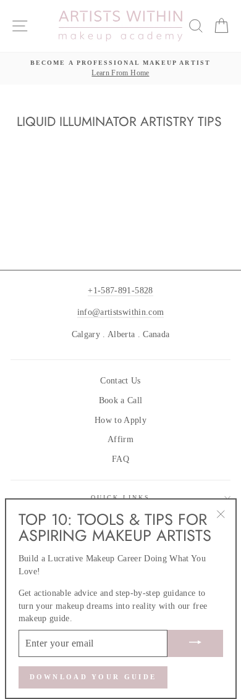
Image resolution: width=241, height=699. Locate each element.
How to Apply (120, 420)
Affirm (120, 439)
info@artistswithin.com (120, 312)
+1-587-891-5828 (120, 290)
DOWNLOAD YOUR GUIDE (93, 676)
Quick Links (121, 497)
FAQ (120, 459)
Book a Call (121, 400)
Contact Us (120, 380)
